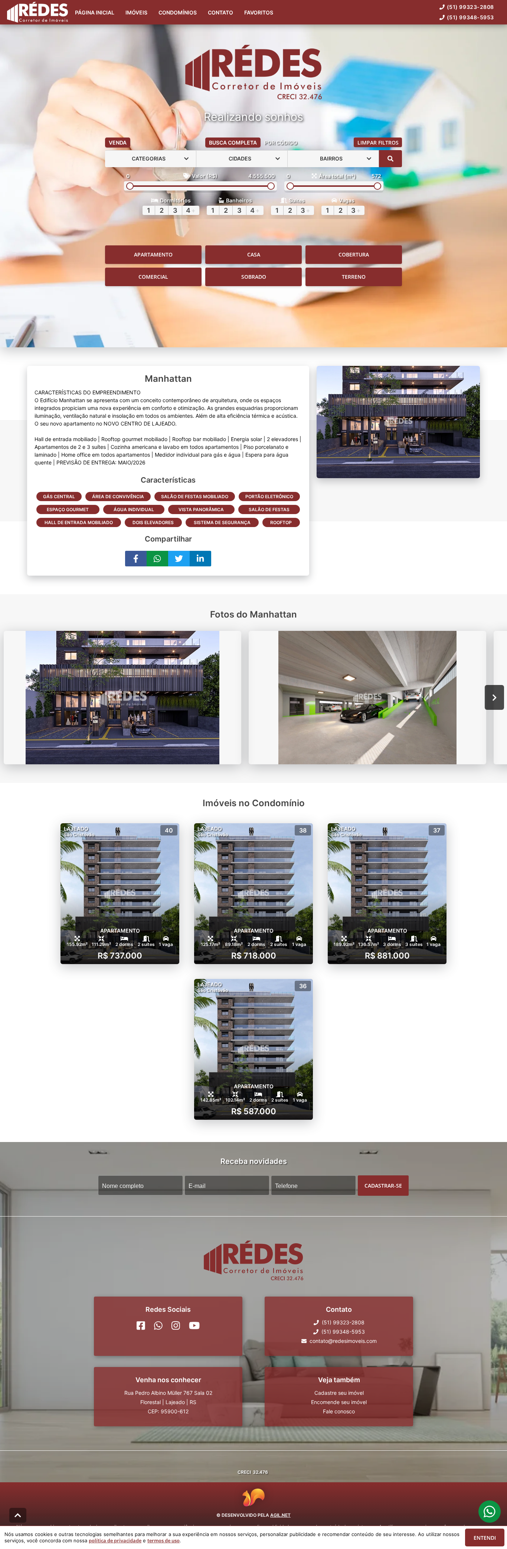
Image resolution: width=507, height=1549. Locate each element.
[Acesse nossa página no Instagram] (175, 1325)
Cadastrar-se (383, 1185)
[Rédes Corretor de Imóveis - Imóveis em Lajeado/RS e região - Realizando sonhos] (253, 73)
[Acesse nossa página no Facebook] (141, 1325)
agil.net (280, 1515)
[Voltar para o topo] (17, 1515)
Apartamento (153, 254)
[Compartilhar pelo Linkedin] (200, 558)
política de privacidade (115, 1540)
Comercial (153, 276)
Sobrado (253, 276)
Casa (253, 254)
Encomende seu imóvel (339, 1402)
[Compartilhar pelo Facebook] (136, 558)
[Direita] (494, 697)
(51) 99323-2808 (470, 7)
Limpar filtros (378, 142)
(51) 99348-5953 (470, 17)
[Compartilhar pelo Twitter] (179, 558)
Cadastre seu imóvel (339, 1393)
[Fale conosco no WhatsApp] (158, 1325)
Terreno (354, 276)
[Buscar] (390, 158)
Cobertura (353, 254)
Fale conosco (339, 1411)
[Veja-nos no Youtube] (194, 1325)
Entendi (485, 1537)
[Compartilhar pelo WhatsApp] (157, 558)
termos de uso (163, 1540)
